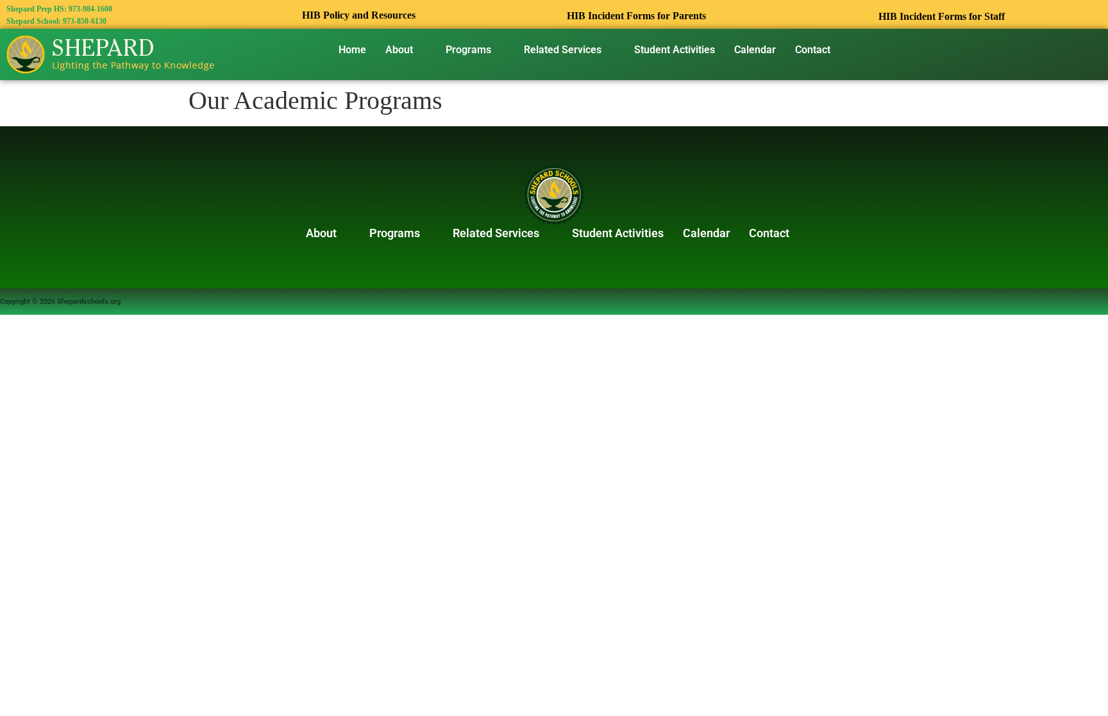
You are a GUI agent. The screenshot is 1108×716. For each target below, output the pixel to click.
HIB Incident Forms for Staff (941, 16)
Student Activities (674, 50)
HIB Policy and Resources (359, 15)
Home (352, 50)
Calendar (755, 50)
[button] (406, 50)
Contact (812, 50)
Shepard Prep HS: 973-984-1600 (59, 8)
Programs (468, 50)
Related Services (562, 50)
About (399, 50)
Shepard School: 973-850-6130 (56, 21)
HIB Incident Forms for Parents (636, 15)
